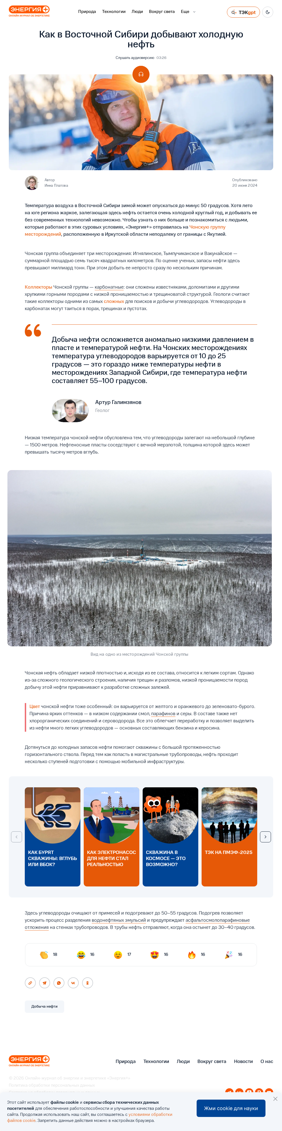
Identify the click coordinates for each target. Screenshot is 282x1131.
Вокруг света (162, 12)
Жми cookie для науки (231, 1108)
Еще (185, 12)
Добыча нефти (44, 1006)
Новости (243, 1061)
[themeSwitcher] (267, 12)
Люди (137, 12)
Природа (87, 12)
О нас (267, 1061)
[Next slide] (265, 836)
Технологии (114, 12)
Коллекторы (38, 287)
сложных (114, 301)
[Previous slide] (16, 836)
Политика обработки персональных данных (52, 1085)
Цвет (34, 706)
